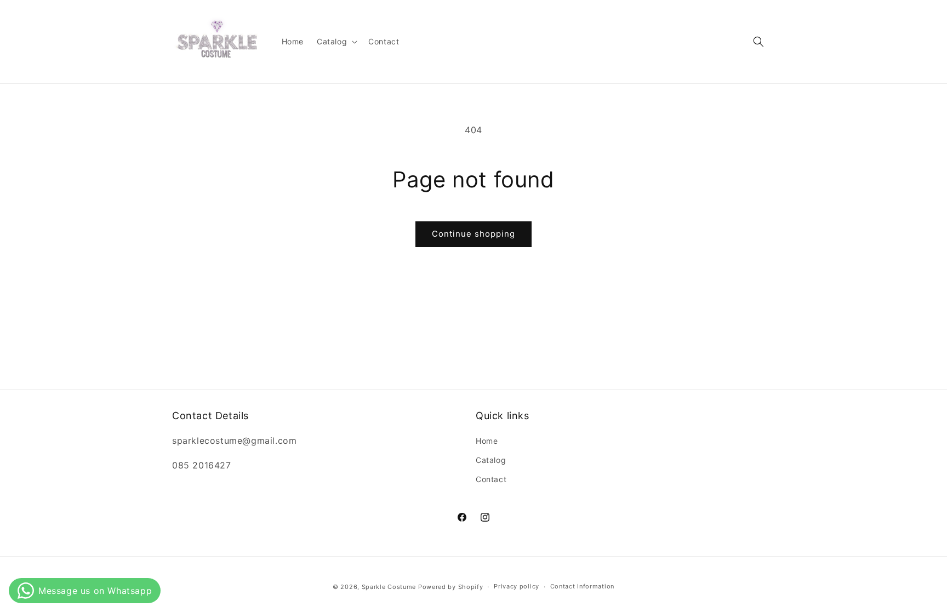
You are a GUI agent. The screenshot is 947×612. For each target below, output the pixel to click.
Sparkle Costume (389, 587)
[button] (336, 41)
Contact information (582, 586)
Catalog (491, 460)
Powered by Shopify (450, 587)
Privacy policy (516, 586)
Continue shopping (473, 233)
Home (487, 440)
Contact (491, 479)
